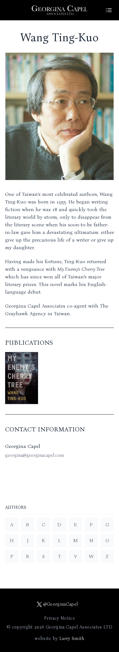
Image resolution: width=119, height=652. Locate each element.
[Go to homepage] (60, 10)
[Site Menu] (108, 10)
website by (59, 638)
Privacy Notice (59, 618)
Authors (15, 507)
